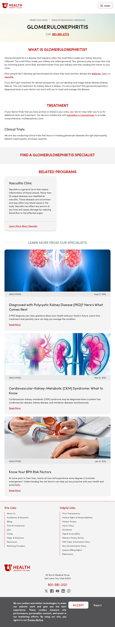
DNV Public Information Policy (76, 542)
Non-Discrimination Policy (74, 546)
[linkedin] (63, 591)
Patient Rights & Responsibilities (77, 517)
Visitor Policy (68, 525)
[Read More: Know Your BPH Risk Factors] (46, 437)
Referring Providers (16, 546)
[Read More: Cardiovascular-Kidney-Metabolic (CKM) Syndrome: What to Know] (46, 353)
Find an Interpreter (16, 525)
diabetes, (96, 73)
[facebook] (52, 591)
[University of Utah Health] (12, 5)
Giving (10, 533)
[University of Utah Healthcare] (57, 567)
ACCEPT (78, 605)
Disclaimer (67, 529)
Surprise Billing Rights (72, 550)
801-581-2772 (60, 34)
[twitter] (46, 591)
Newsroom (12, 542)
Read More (15, 324)
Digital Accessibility (71, 533)
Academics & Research (17, 517)
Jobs (9, 529)
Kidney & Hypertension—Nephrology (68, 19)
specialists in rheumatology (80, 115)
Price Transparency (71, 513)
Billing (9, 521)
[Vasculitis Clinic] (30, 203)
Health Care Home (39, 19)
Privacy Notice (35, 620)
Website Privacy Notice (73, 537)
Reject (98, 605)
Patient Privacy (69, 521)
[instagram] (68, 591)
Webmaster (67, 554)
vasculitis (8, 76)
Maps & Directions (15, 537)
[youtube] (57, 591)
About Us (11, 513)
